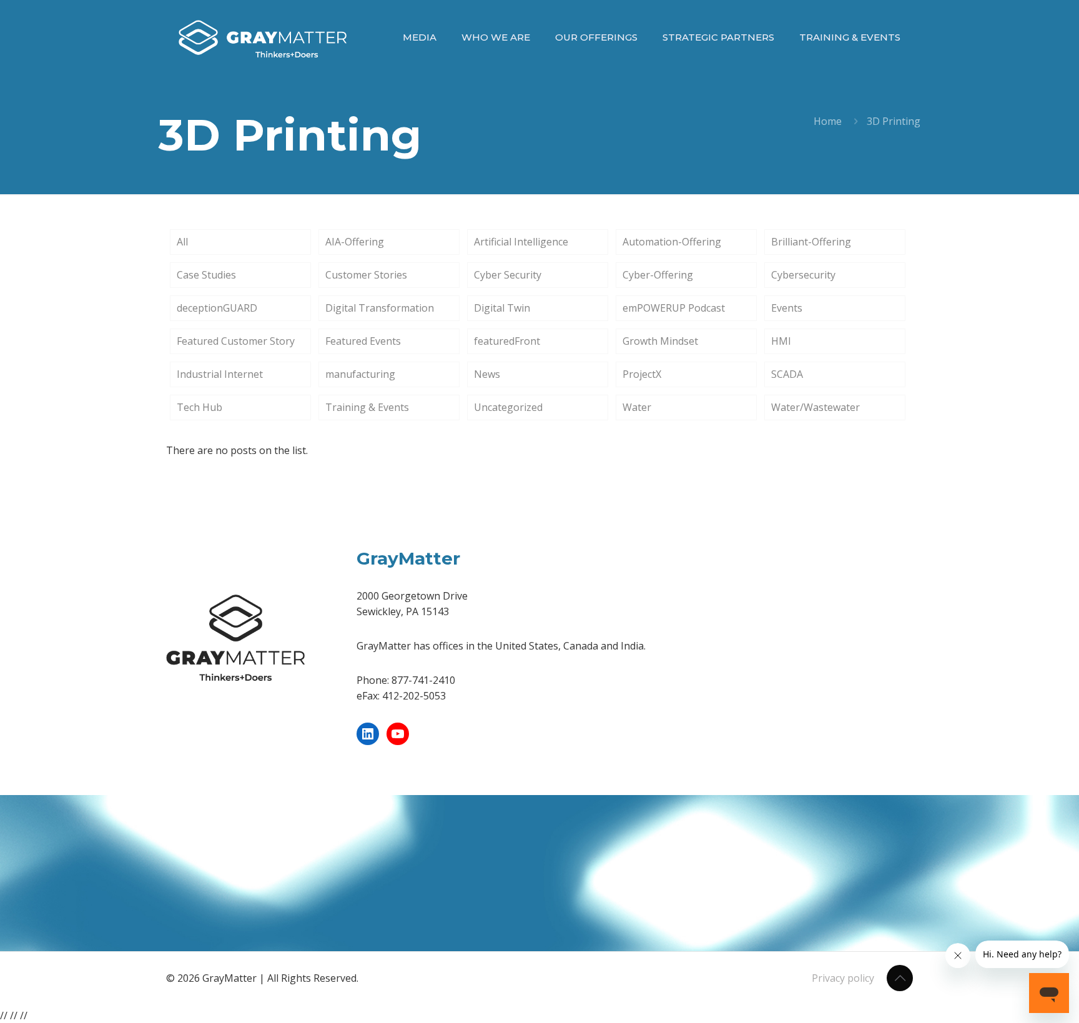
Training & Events (367, 407)
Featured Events (363, 341)
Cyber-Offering (658, 275)
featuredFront (507, 341)
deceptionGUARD (217, 308)
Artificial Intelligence (521, 242)
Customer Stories (366, 275)
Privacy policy (843, 978)
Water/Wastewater (815, 407)
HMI (781, 341)
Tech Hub (199, 407)
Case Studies (206, 275)
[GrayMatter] (263, 37)
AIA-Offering (354, 242)
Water (637, 407)
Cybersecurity (803, 275)
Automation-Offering (672, 242)
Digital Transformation (379, 308)
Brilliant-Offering (811, 242)
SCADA (787, 374)
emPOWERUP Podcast (674, 308)
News (487, 374)
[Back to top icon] (900, 978)
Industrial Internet (220, 374)
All (182, 242)
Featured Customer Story (236, 341)
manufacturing (360, 374)
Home (828, 121)
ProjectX (642, 374)
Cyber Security (507, 275)
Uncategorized (508, 407)
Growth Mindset (660, 341)
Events (786, 308)
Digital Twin (502, 308)
